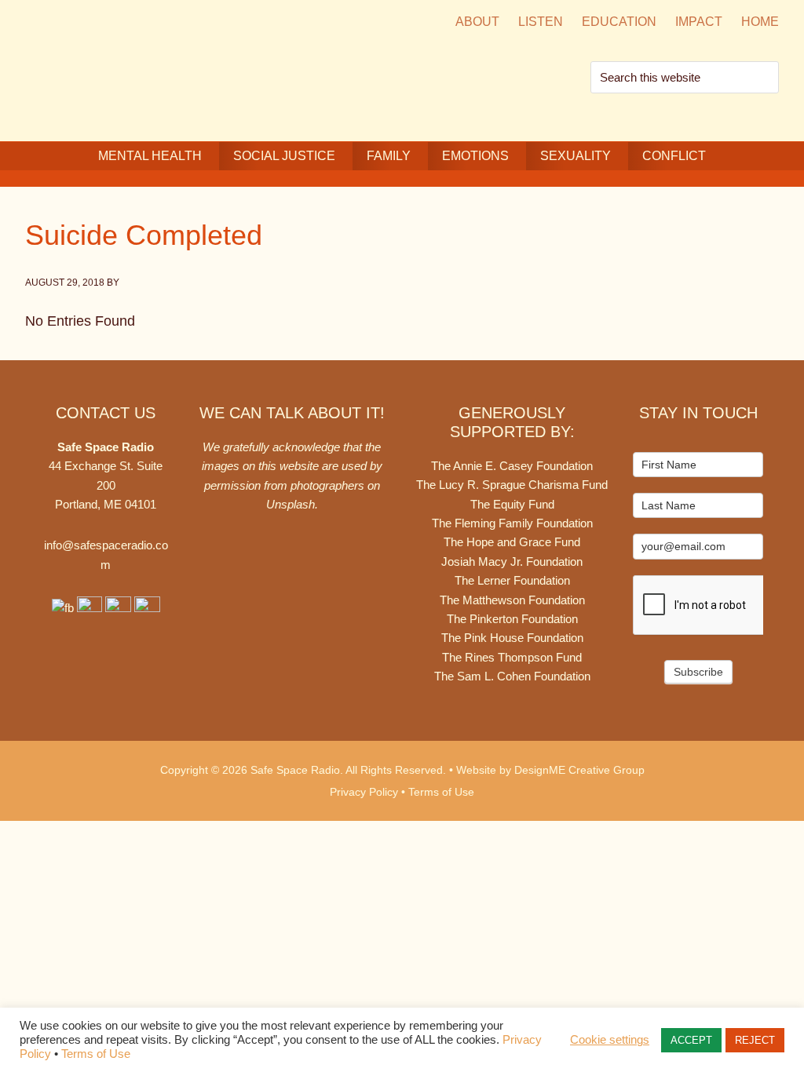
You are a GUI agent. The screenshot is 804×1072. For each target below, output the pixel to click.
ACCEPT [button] (691, 1040)
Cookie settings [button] (609, 1040)
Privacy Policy (364, 792)
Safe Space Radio (158, 69)
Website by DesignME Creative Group (550, 770)
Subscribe (698, 671)
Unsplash (290, 504)
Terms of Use (441, 792)
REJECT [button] (755, 1040)
